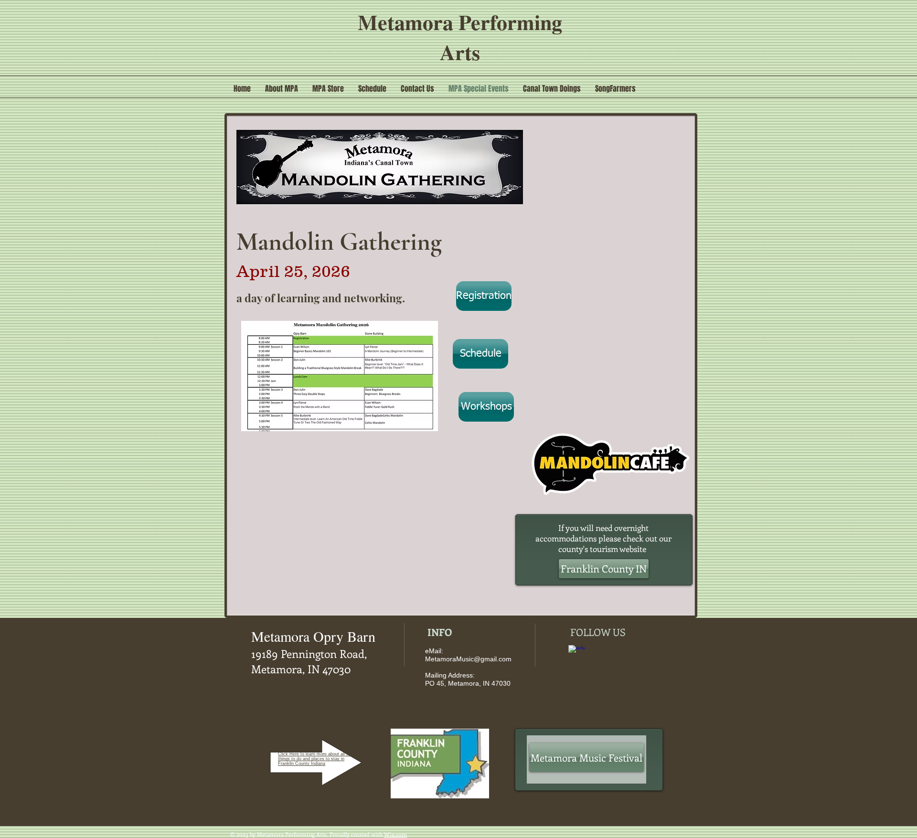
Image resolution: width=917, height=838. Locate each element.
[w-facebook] (576, 653)
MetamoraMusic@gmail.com (468, 659)
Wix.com (395, 834)
